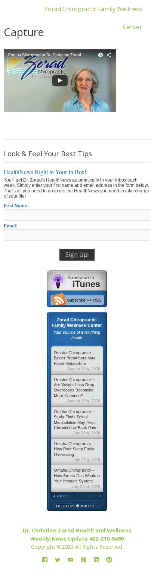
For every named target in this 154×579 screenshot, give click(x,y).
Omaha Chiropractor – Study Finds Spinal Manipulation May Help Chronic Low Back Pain (77, 422)
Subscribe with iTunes (77, 280)
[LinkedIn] (96, 560)
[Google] (83, 560)
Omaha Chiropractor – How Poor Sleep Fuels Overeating (77, 451)
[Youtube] (71, 560)
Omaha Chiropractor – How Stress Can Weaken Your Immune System (77, 478)
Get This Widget (77, 506)
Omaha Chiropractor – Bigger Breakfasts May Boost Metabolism (77, 360)
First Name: (16, 205)
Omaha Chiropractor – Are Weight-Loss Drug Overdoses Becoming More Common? (77, 390)
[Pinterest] (109, 560)
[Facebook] (45, 560)
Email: (10, 226)
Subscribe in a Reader (77, 299)
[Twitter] (58, 560)
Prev (64, 496)
